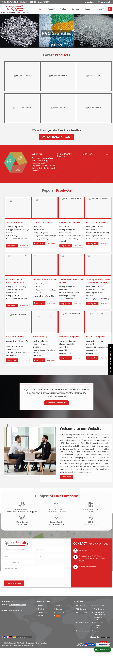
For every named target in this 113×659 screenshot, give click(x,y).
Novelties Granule (82, 631)
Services (75, 9)
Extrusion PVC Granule (43, 222)
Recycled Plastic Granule (97, 222)
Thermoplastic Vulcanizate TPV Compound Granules (99, 615)
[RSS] (58, 616)
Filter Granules (99, 609)
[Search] (110, 9)
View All (96, 631)
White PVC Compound (69, 336)
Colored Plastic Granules (70, 222)
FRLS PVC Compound (95, 336)
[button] (87, 567)
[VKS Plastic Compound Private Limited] (14, 9)
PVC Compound (82, 612)
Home (41, 9)
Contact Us (100, 9)
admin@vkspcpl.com (15, 610)
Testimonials (42, 612)
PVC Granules (81, 605)
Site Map (41, 616)
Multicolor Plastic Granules (45, 279)
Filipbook (87, 9)
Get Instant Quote (58, 137)
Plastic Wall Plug (40, 336)
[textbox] (19, 549)
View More (24, 246)
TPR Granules (81, 609)
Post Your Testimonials (56, 403)
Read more (66, 477)
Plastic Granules (99, 605)
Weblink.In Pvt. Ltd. (28, 645)
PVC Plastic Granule (14, 222)
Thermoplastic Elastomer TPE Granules (99, 625)
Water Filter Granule (15, 336)
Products (63, 9)
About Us (52, 9)
